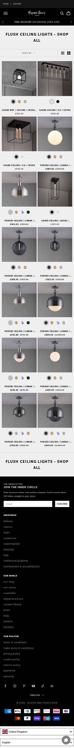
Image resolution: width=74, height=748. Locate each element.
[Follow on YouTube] (33, 686)
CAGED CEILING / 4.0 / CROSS (19, 165)
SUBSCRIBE (62, 504)
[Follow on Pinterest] (24, 686)
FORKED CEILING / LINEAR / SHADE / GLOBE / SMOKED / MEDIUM (19, 442)
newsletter (10, 593)
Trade (6, 4)
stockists (9, 549)
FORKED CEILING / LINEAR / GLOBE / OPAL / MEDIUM (55, 386)
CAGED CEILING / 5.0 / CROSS (55, 110)
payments (9, 670)
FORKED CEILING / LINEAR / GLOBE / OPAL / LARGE (55, 165)
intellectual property (16, 561)
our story (9, 582)
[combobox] (37, 731)
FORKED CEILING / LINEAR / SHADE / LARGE (19, 221)
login (7, 532)
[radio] (13, 101)
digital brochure (13, 599)
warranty (9, 676)
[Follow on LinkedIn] (52, 686)
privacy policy (12, 654)
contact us (10, 538)
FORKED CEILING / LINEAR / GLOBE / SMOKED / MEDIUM (55, 276)
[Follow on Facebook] (5, 686)
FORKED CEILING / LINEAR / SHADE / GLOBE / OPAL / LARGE (54, 331)
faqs (6, 555)
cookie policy (12, 659)
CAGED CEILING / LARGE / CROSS (54, 221)
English (35, 695)
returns (8, 527)
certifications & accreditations (22, 566)
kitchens (9, 627)
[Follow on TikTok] (43, 686)
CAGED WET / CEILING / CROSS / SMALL (19, 110)
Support (17, 4)
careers (8, 621)
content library (12, 604)
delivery (8, 521)
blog (6, 616)
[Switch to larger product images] (62, 53)
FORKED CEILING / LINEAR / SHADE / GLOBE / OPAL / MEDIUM (19, 386)
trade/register (12, 544)
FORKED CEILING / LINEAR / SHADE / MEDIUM (19, 331)
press (7, 610)
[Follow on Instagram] (15, 686)
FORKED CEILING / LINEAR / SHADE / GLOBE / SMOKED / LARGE (55, 442)
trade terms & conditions (19, 648)
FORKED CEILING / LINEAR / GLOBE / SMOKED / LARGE (19, 276)
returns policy (12, 665)
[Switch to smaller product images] (68, 53)
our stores (10, 587)
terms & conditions (15, 642)
